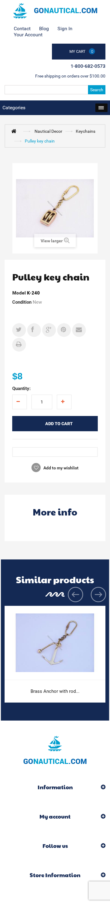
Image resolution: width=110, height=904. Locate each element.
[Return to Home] (15, 131)
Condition (21, 302)
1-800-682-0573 (88, 66)
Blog (44, 28)
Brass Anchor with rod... (55, 691)
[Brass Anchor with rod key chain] (55, 643)
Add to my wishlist (60, 467)
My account (55, 816)
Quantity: (21, 388)
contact (22, 28)
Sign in (64, 28)
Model (19, 293)
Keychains (85, 131)
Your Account (28, 35)
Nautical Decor (48, 131)
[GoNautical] (55, 10)
